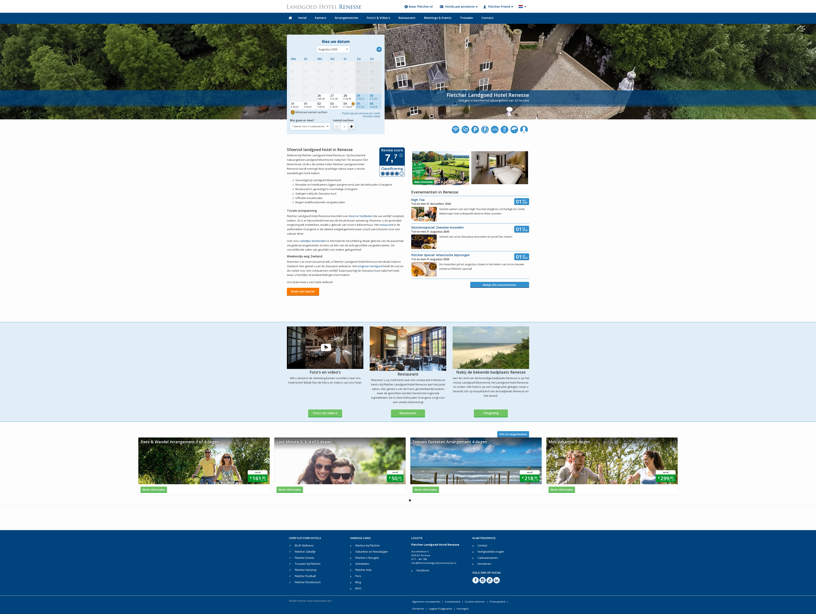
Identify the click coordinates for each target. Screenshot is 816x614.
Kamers (320, 18)
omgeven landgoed (369, 266)
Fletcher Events (304, 558)
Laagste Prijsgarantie (440, 608)
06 (373, 105)
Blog (358, 582)
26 (321, 96)
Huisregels (463, 608)
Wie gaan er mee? (302, 120)
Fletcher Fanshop (306, 570)
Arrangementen (346, 18)
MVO (358, 588)
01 (308, 105)
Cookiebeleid (452, 601)
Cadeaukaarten (487, 558)
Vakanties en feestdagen (371, 551)
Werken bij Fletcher (367, 545)
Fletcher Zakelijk (305, 551)
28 (347, 96)
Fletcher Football (305, 576)
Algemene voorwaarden (426, 601)
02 (321, 105)
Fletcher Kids (363, 570)
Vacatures (422, 570)
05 (360, 105)
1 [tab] (410, 500)
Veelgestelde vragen (490, 551)
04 (348, 105)
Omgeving (491, 413)
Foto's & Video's (378, 18)
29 (360, 96)
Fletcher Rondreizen (308, 582)
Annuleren (484, 564)
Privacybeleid (497, 601)
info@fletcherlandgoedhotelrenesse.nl (433, 563)
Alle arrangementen (513, 434)
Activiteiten (362, 564)
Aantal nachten (343, 120)
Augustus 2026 (328, 49)
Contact (488, 18)
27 (334, 96)
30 (373, 96)
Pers (358, 576)
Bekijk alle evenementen (499, 285)
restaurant (386, 225)
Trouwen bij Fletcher (308, 564)
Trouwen (466, 18)
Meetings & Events (437, 18)
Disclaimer (418, 608)
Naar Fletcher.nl (421, 6)
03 (334, 105)
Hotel (302, 18)
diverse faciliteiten (361, 216)
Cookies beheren (475, 601)
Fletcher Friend (499, 6)
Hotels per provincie (459, 6)
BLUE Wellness (304, 545)
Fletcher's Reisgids (367, 558)
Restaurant (406, 18)
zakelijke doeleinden (312, 241)
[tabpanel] (204, 466)
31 (295, 105)
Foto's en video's (325, 413)
